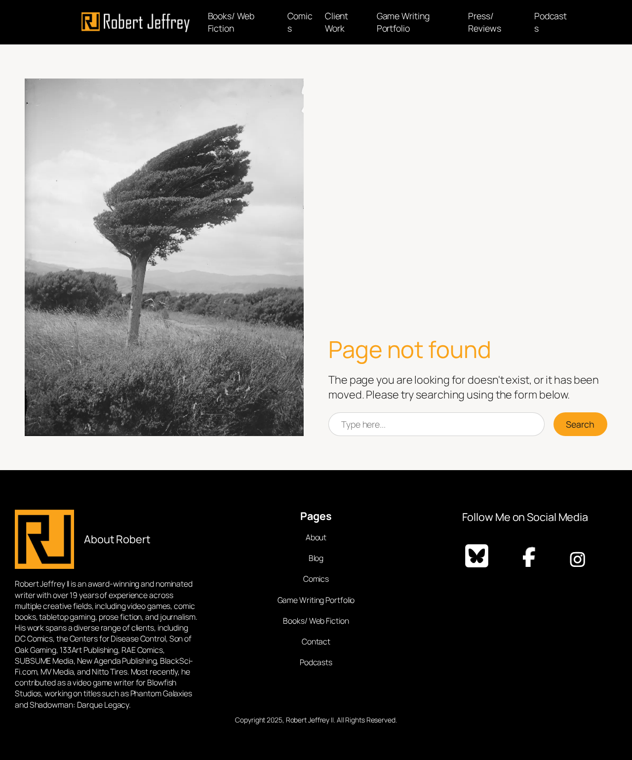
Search (580, 424)
